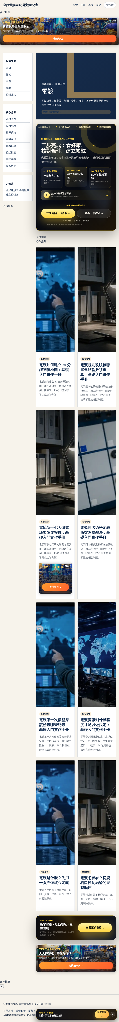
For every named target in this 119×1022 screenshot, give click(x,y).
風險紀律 (11, 145)
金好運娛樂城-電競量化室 (20, 5)
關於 (98, 5)
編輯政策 (11, 94)
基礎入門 (11, 119)
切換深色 (110, 5)
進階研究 (11, 166)
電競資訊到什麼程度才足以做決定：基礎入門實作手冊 (95, 724)
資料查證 (11, 125)
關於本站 (33, 1010)
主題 (83, 5)
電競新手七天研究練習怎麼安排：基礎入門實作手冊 (54, 532)
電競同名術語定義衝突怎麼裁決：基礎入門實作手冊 (95, 532)
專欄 (90, 5)
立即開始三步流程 (58, 213)
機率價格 (11, 132)
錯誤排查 (11, 152)
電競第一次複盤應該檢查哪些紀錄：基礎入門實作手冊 (54, 724)
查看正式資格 (95, 927)
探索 (75, 5)
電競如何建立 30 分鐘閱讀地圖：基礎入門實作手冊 (55, 370)
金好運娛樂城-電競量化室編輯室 (17, 192)
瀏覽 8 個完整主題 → (52, 112)
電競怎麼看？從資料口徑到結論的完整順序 (95, 882)
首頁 (8, 68)
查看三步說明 (94, 213)
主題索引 (8, 1010)
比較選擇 (11, 159)
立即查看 (101, 1014)
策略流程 (11, 139)
